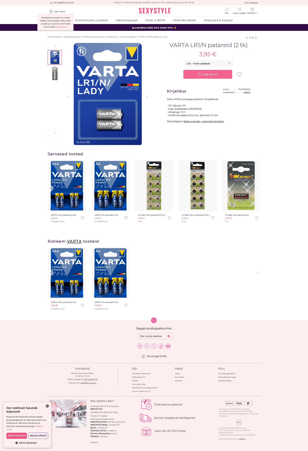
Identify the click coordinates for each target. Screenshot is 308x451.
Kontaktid (179, 377)
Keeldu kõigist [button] (38, 435)
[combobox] (47, 406)
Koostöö (178, 380)
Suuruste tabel (138, 384)
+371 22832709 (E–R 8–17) (63, 3)
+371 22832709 (91, 379)
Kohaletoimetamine (141, 373)
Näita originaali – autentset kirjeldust (203, 121)
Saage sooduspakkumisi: (154, 328)
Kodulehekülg (55, 37)
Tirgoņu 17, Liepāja (98, 416)
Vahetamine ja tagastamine (145, 387)
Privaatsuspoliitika (226, 373)
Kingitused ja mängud (218, 20)
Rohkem (94, 442)
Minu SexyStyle (251, 3)
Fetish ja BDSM (155, 20)
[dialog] (27, 425)
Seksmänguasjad (126, 20)
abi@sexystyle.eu (88, 383)
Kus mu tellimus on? (141, 391)
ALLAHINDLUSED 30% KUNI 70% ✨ (154, 28)
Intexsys (241, 439)
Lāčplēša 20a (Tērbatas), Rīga (104, 412)
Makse (135, 380)
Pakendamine (138, 377)
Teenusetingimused (227, 377)
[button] (55, 46)
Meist (177, 373)
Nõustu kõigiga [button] (17, 435)
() (60, 11)
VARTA (247, 92)
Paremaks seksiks (184, 20)
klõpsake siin (61, 27)
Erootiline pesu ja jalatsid (92, 20)
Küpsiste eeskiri (225, 380)
